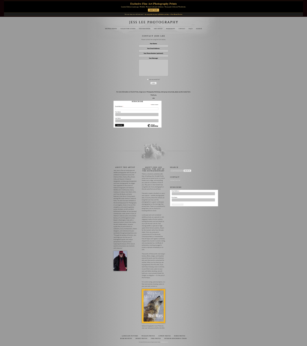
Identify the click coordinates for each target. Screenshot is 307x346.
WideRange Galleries (164, 342)
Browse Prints (111, 29)
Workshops (170, 29)
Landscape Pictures (130, 336)
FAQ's (191, 29)
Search (199, 29)
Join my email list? (154, 79)
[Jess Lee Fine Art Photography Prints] (153, 23)
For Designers (144, 29)
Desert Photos (141, 338)
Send (153, 83)
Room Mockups (126, 338)
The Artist (158, 29)
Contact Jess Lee (175, 180)
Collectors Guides (128, 29)
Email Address (119, 106)
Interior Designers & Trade (175, 338)
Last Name (118, 118)
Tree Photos (156, 338)
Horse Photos (179, 336)
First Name (118, 112)
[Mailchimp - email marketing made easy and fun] (152, 127)
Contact (182, 29)
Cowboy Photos (164, 336)
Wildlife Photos (148, 336)
